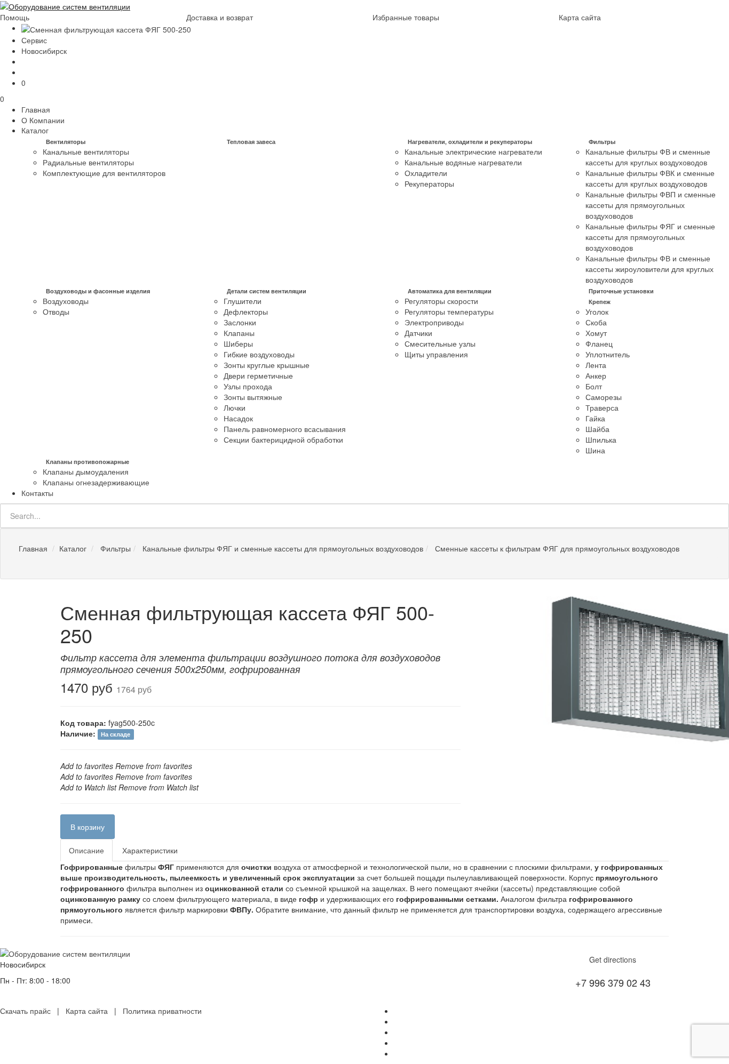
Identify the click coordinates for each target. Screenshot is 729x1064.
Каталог (35, 130)
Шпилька (600, 439)
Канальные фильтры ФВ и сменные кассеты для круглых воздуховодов (647, 156)
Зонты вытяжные (253, 396)
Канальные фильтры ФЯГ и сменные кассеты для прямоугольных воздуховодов (650, 237)
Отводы (56, 311)
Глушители (243, 300)
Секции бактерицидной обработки (283, 439)
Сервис (34, 40)
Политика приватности (162, 1010)
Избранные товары (406, 17)
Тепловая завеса (251, 142)
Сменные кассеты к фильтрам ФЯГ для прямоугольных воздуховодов (556, 548)
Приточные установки (621, 291)
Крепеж (600, 302)
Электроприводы (434, 322)
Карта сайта (580, 17)
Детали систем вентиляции (266, 291)
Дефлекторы (246, 311)
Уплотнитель (607, 354)
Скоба (596, 322)
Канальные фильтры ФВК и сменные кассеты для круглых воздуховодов (650, 178)
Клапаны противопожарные (87, 462)
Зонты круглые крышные (267, 364)
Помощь (14, 17)
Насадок (238, 418)
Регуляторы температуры (449, 311)
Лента (595, 364)
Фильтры (602, 142)
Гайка (595, 418)
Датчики (418, 332)
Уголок (596, 311)
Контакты (37, 492)
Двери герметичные (258, 375)
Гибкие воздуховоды (259, 354)
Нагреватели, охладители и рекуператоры (470, 142)
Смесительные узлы (440, 343)
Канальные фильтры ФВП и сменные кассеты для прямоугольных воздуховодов (650, 205)
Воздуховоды (66, 300)
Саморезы (603, 396)
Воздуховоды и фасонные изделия (98, 291)
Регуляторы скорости (441, 300)
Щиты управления (436, 354)
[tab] (86, 850)
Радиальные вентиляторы (88, 162)
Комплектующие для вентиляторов (104, 172)
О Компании (43, 120)
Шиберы (238, 343)
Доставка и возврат (219, 17)
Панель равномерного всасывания (285, 428)
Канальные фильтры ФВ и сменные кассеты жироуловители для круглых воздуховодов (649, 269)
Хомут (596, 332)
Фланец (599, 343)
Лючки (234, 407)
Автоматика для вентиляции (450, 291)
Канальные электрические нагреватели (473, 151)
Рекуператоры (429, 183)
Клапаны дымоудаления (86, 471)
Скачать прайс (25, 1010)
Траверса (602, 407)
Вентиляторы (65, 142)
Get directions (612, 959)
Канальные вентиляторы (86, 151)
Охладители (426, 172)
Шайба (597, 428)
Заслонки (240, 322)
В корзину (87, 826)
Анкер (595, 375)
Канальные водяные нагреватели (463, 162)
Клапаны (239, 332)
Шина (595, 450)
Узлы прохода (248, 386)
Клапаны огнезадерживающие (96, 482)
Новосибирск (44, 50)
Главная (35, 109)
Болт (593, 386)
